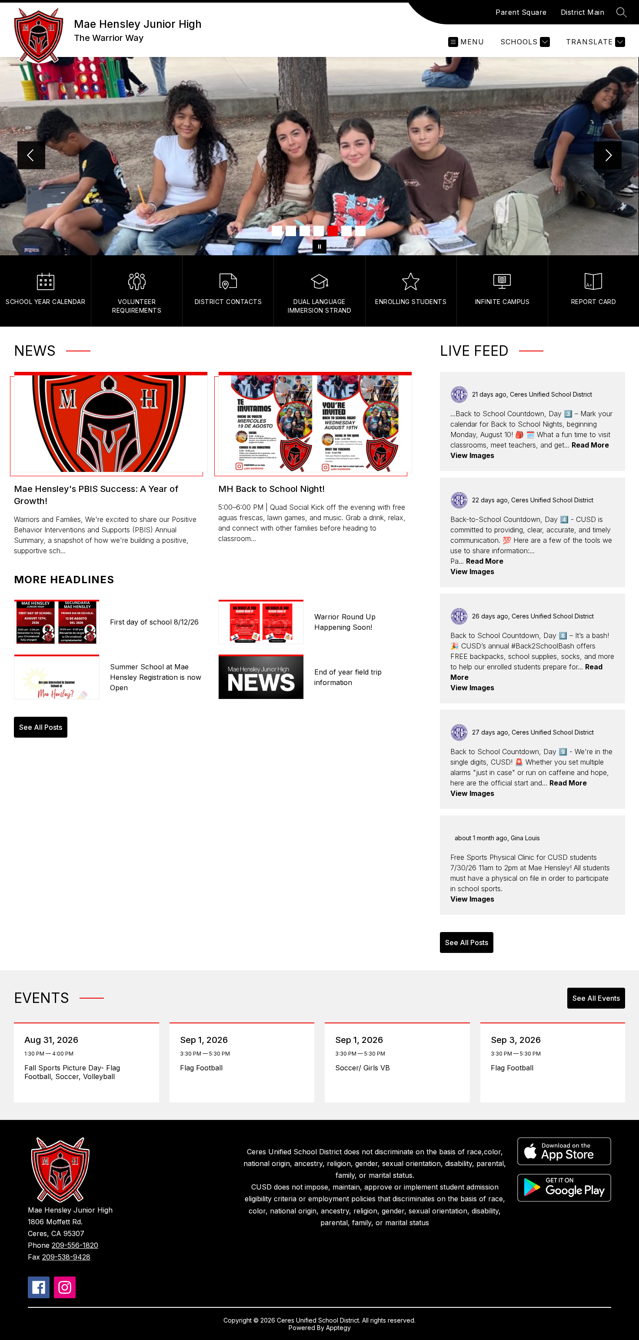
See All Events (596, 998)
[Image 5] (332, 231)
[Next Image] (608, 156)
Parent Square (521, 12)
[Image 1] (277, 231)
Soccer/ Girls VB (364, 1067)
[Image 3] (305, 231)
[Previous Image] (31, 156)
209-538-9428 (66, 1257)
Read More (590, 445)
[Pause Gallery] (319, 247)
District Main (583, 12)
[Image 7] (360, 231)
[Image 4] (318, 231)
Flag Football (203, 1067)
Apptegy (338, 1327)
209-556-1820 (75, 1245)
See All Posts (40, 727)
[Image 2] (291, 231)
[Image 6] (346, 231)
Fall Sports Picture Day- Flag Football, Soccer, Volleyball (72, 1072)
